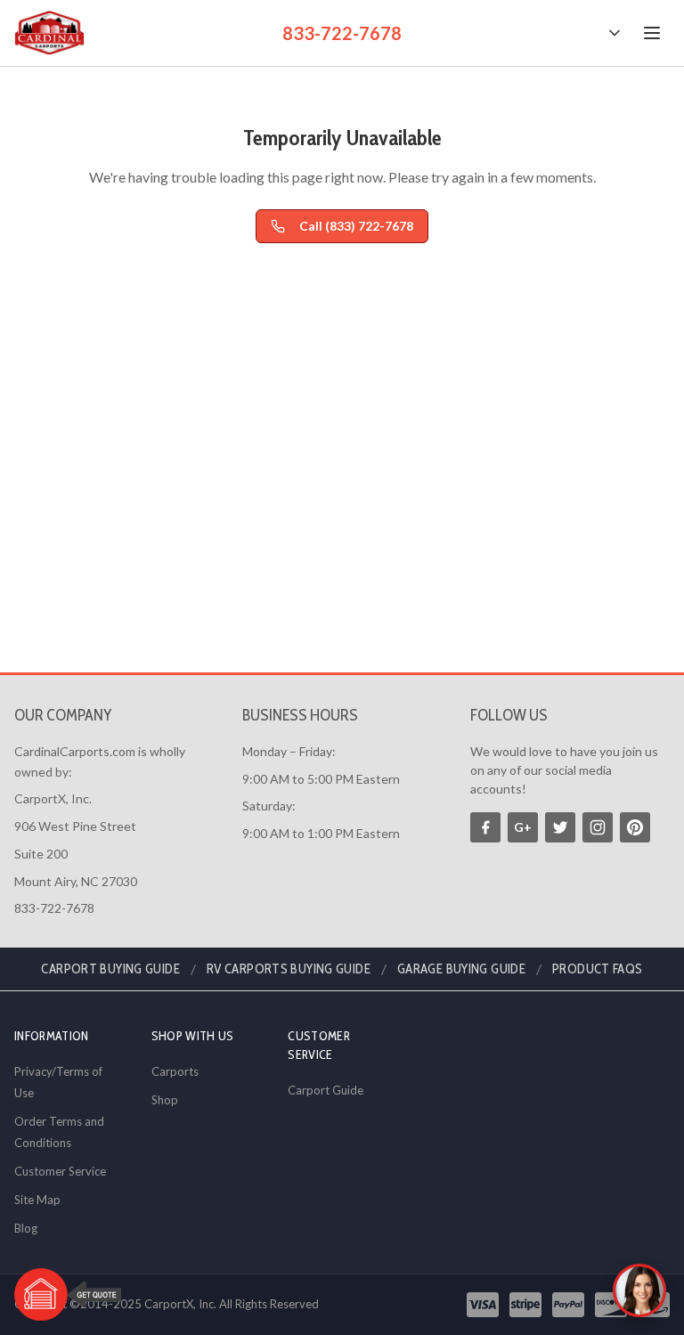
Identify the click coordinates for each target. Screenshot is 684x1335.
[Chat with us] (639, 1290)
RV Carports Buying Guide (288, 969)
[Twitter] (560, 827)
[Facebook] (485, 827)
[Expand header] (614, 33)
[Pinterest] (635, 827)
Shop (164, 1100)
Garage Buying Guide (461, 969)
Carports (175, 1071)
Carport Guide (325, 1090)
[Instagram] (597, 827)
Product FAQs (597, 969)
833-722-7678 (342, 33)
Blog (25, 1228)
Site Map (37, 1200)
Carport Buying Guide (110, 969)
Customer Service (60, 1171)
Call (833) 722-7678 (356, 225)
